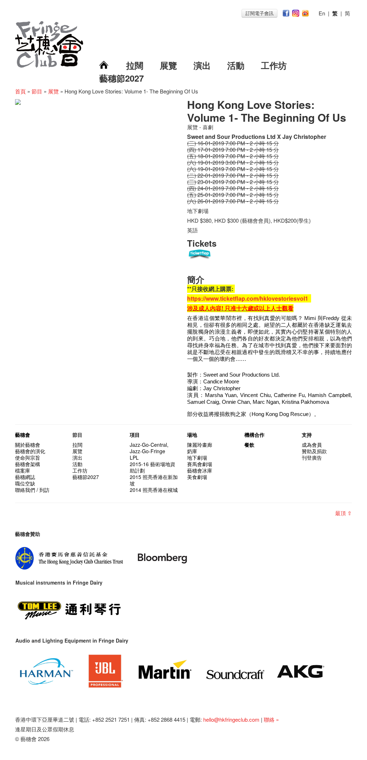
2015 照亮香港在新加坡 (154, 480)
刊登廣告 (312, 457)
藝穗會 (22, 434)
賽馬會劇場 (199, 464)
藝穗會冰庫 (199, 470)
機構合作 (254, 434)
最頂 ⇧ (343, 513)
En (322, 13)
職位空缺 (25, 483)
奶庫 (192, 451)
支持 (307, 434)
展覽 (168, 65)
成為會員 (312, 444)
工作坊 (274, 65)
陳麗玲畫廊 (199, 444)
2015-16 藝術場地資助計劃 (152, 467)
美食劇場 (197, 476)
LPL (134, 457)
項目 (135, 434)
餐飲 (249, 444)
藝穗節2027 (121, 78)
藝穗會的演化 (30, 451)
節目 (37, 91)
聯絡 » (271, 719)
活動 (235, 65)
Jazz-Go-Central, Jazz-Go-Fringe (149, 448)
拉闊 (134, 65)
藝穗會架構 (27, 464)
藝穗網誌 (25, 476)
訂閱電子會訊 (259, 13)
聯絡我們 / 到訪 (32, 489)
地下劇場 (197, 457)
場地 (192, 434)
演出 (202, 65)
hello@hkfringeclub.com (231, 719)
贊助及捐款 (314, 451)
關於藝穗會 (27, 444)
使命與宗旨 (27, 457)
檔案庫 (22, 470)
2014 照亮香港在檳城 (154, 489)
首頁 (20, 91)
